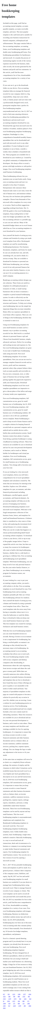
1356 (8, 1001)
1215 (13, 994)
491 (29, 996)
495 (25, 1006)
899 (19, 996)
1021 (4, 1008)
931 (9, 994)
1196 (19, 994)
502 (20, 999)
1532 (4, 999)
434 (19, 1001)
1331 (24, 996)
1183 (4, 1006)
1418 (14, 1006)
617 (4, 994)
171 (28, 1001)
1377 (24, 994)
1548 (4, 1003)
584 (9, 996)
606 (19, 1003)
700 (14, 996)
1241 (25, 999)
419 (9, 1003)
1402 (29, 1006)
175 (14, 1003)
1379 (19, 1006)
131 (23, 1003)
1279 (9, 999)
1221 (4, 996)
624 (30, 999)
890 (23, 1001)
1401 (28, 1003)
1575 (15, 999)
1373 (13, 1001)
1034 (29, 994)
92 (3, 1001)
